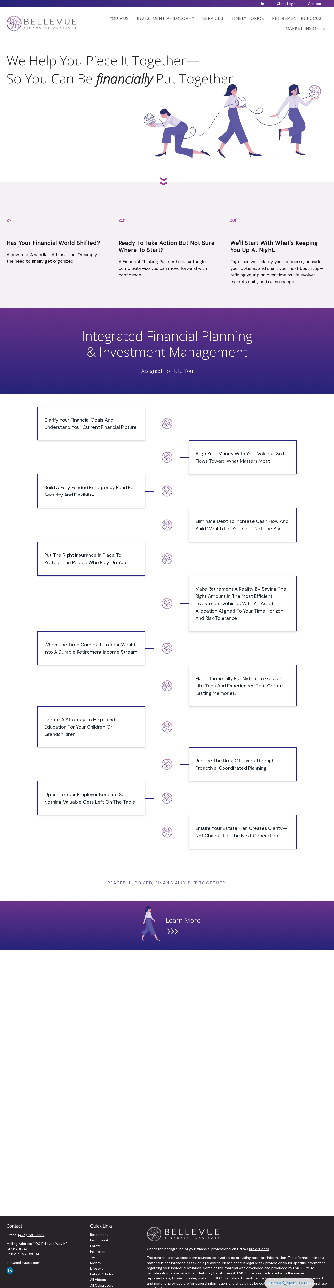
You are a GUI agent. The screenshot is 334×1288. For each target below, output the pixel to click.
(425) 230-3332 (31, 1235)
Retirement (99, 1234)
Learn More (183, 920)
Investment (99, 1240)
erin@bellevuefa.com (23, 1262)
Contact (314, 3)
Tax (93, 1257)
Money (95, 1263)
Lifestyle (97, 1268)
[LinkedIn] (262, 3)
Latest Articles (101, 1274)
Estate (95, 1246)
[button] (119, 18)
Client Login (286, 3)
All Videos (98, 1279)
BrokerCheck (259, 1249)
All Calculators (101, 1285)
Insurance (98, 1251)
